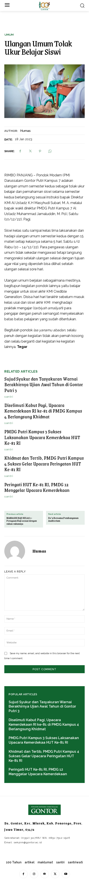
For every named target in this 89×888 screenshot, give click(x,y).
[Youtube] (66, 874)
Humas (25, 131)
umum (9, 34)
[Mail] (44, 874)
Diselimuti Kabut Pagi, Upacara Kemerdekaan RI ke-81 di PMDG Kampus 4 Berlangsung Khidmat (43, 410)
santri (8, 396)
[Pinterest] (40, 151)
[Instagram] (34, 874)
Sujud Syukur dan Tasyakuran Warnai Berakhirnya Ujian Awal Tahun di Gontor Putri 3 (43, 384)
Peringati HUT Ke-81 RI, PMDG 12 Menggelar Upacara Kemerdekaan (37, 487)
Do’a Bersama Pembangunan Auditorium (63, 519)
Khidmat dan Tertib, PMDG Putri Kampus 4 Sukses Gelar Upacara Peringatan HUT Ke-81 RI (44, 463)
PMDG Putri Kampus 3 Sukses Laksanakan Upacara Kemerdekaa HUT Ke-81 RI (42, 437)
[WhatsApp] (50, 151)
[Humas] (17, 551)
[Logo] (44, 5)
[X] (30, 151)
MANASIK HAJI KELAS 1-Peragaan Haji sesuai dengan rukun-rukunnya (21, 521)
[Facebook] (20, 151)
